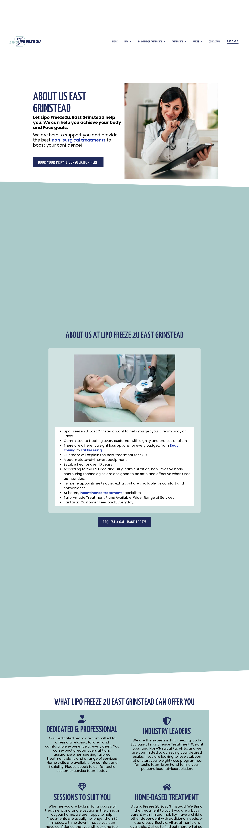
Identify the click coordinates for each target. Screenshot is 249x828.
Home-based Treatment (167, 798)
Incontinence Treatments (150, 41)
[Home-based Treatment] (167, 787)
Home (115, 41)
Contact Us (214, 41)
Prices (196, 41)
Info (126, 41)
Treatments (177, 41)
